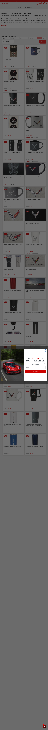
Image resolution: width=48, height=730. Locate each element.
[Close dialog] (45, 350)
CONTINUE (35, 371)
